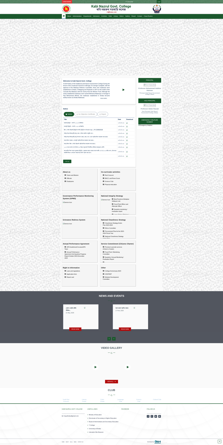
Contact (139, 16)
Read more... (104, 98)
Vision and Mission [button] (72, 175)
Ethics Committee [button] (110, 228)
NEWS (75, 441)
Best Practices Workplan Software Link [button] (120, 200)
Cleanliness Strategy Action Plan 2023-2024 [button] (112, 224)
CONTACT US (80, 441)
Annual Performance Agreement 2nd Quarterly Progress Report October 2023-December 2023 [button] (75, 255)
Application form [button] (71, 274)
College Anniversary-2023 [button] (113, 271)
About (69, 16)
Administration (77, 16)
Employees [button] (70, 181)
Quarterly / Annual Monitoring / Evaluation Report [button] (113, 258)
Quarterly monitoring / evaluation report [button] (119, 210)
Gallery (127, 16)
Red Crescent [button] (109, 175)
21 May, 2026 (70, 313)
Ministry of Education (95, 414)
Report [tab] (103, 114)
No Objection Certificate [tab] (86, 114)
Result (134, 16)
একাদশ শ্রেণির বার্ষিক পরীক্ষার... (71, 309)
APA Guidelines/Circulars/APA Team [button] (75, 248)
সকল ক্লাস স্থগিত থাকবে (121, 308)
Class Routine (148, 16)
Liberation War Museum (96, 432)
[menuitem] (157, 1)
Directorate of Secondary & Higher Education (103, 418)
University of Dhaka (95, 428)
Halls (110, 16)
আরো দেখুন (67, 161)
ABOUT (67, 441)
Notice (122, 16)
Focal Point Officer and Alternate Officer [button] (120, 205)
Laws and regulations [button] (73, 271)
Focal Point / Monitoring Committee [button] (111, 253)
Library (116, 16)
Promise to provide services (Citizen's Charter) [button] (112, 248)
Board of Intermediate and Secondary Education (103, 421)
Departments (87, 16)
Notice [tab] (69, 114)
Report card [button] (70, 277)
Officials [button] (69, 178)
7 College (92, 425)
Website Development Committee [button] (111, 278)
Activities (104, 16)
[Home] (64, 16)
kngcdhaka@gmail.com (71, 416)
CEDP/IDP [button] (108, 274)
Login (159, 1)
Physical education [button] (111, 184)
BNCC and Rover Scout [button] (112, 178)
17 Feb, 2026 (119, 310)
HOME (63, 441)
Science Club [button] (109, 181)
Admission (96, 16)
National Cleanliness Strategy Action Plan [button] (113, 237)
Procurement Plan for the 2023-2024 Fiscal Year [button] (113, 232)
